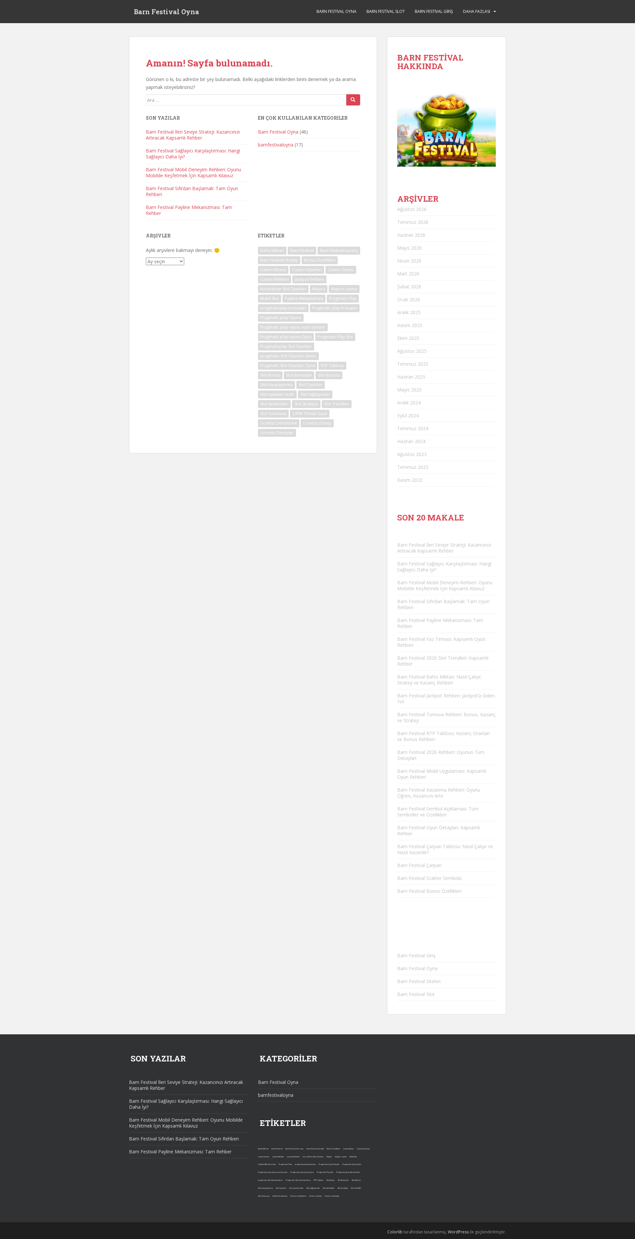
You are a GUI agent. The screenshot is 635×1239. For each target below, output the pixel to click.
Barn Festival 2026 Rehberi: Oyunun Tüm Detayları (441, 755)
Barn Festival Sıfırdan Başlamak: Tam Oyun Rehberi (192, 191)
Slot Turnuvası (273, 413)
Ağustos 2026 (412, 209)
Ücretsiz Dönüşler (277, 432)
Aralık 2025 (409, 312)
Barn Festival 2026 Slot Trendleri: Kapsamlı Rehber (442, 661)
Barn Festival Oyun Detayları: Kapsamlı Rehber (438, 830)
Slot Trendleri (336, 404)
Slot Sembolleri (274, 404)
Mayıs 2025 (409, 390)
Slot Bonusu (329, 375)
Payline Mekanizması (304, 298)
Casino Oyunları (307, 269)
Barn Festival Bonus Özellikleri (429, 891)
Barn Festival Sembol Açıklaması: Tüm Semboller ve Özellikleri (438, 811)
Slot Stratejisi (306, 404)
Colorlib (394, 1232)
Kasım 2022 (409, 480)
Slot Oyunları (310, 385)
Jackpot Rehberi (309, 279)
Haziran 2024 (411, 441)
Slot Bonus (270, 375)
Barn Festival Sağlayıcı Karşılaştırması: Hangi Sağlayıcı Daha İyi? (193, 153)
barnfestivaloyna (275, 145)
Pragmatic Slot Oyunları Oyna (287, 365)
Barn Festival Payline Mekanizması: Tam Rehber (189, 210)
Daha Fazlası (476, 11)
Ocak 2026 (408, 299)
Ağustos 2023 (412, 454)
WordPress (458, 1232)
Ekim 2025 (408, 338)
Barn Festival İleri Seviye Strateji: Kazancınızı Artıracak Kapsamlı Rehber (193, 135)
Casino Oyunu (341, 269)
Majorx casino (344, 289)
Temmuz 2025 (412, 364)
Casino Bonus (273, 269)
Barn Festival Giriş (434, 11)
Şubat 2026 (409, 286)
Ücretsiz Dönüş (317, 423)
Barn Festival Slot (385, 11)
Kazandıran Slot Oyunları (283, 289)
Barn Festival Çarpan (419, 865)
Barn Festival (302, 250)
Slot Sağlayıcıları (315, 394)
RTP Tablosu (332, 365)
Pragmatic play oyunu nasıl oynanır (292, 327)
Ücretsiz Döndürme (278, 423)
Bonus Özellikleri (319, 260)
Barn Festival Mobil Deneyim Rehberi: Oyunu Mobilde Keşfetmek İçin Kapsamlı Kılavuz (193, 172)
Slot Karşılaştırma (276, 385)
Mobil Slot (269, 298)
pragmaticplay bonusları (283, 308)
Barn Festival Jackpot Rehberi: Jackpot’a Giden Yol (446, 698)
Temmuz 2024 (412, 428)
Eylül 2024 (408, 415)
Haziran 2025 (411, 377)
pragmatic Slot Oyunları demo (288, 356)
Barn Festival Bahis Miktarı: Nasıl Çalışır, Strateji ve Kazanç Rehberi (439, 680)
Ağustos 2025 (412, 351)
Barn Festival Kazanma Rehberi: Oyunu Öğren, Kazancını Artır (438, 793)
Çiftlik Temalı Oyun (309, 413)
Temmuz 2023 (412, 467)
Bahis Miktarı (272, 250)
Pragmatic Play (343, 298)
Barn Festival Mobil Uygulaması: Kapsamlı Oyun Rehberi (441, 774)
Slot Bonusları (299, 375)
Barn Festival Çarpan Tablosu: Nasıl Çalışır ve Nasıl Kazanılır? (445, 849)
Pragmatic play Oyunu (280, 317)
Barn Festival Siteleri (419, 981)
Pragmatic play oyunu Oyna (286, 337)
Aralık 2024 (409, 402)
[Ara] (353, 99)
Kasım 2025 (409, 325)
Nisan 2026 (409, 261)
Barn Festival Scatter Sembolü (429, 878)
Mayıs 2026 (409, 248)
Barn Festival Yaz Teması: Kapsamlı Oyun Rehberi (441, 642)
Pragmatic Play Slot (335, 337)
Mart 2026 (408, 273)
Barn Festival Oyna (166, 11)
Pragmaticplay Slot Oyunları (286, 346)
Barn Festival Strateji (279, 260)
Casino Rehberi (274, 279)
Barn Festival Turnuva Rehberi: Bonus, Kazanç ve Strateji (446, 717)
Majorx (318, 289)
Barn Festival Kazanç (339, 250)
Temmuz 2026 (412, 222)
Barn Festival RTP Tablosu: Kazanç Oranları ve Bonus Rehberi (443, 736)
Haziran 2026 (411, 235)
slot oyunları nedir (277, 394)
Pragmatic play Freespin (334, 308)
